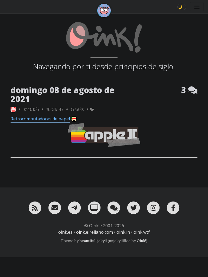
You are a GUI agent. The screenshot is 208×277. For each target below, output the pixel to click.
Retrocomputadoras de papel (40, 119)
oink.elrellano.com (94, 232)
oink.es (65, 232)
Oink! (141, 240)
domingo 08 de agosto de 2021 (62, 94)
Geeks (77, 109)
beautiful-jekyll (93, 240)
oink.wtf (142, 232)
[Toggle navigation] (197, 6)
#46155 (31, 109)
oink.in (123, 232)
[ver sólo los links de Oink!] (13, 109)
